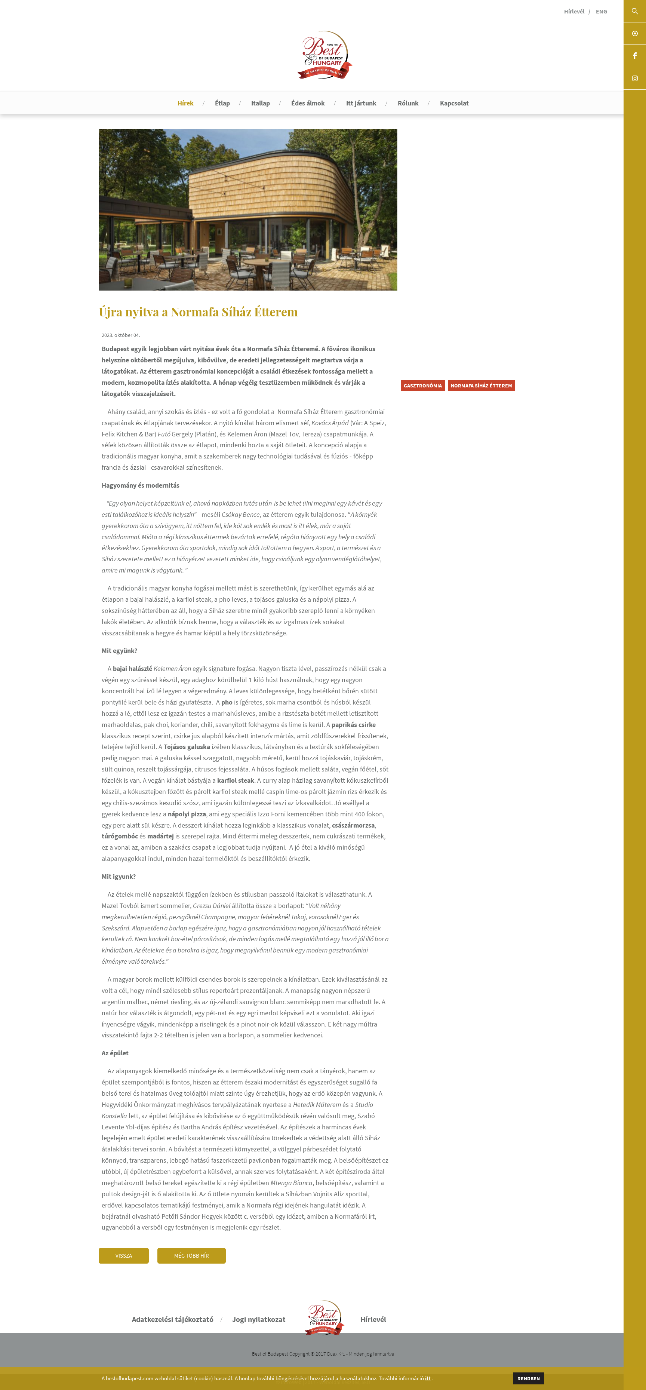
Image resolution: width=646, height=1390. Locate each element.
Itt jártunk (361, 103)
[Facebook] (635, 56)
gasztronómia (423, 385)
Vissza (124, 1255)
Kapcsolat (454, 103)
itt (428, 1378)
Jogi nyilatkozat (259, 1319)
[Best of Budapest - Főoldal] (323, 1315)
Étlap (222, 103)
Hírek (186, 103)
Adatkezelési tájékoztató (172, 1319)
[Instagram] (635, 78)
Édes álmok (308, 103)
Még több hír (191, 1255)
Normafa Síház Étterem (481, 385)
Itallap (260, 103)
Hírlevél (574, 11)
